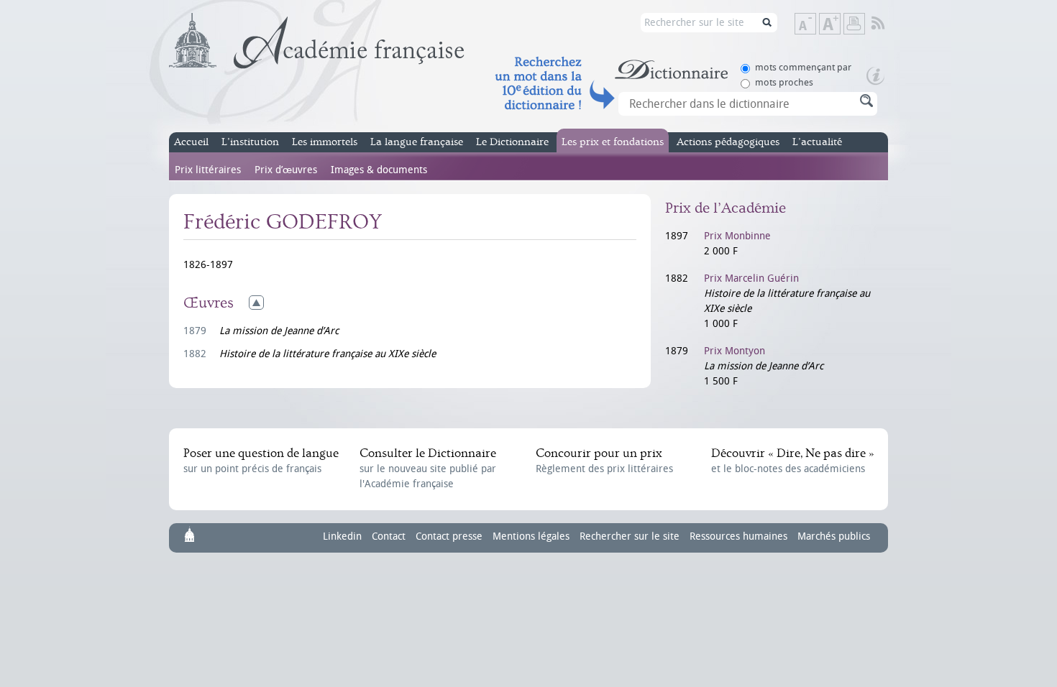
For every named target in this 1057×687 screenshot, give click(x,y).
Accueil (191, 142)
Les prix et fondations (613, 142)
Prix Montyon (734, 351)
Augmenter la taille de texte (840, 24)
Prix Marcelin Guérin (751, 278)
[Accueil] (317, 41)
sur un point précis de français (261, 460)
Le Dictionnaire (512, 142)
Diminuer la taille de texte (815, 24)
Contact (389, 536)
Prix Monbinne (737, 236)
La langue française (416, 142)
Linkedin (342, 536)
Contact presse (449, 536)
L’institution (250, 142)
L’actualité (817, 142)
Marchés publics (833, 536)
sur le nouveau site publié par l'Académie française (428, 468)
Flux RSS (887, 23)
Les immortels (324, 142)
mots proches (784, 82)
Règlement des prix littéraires (604, 460)
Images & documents (379, 170)
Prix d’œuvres (286, 170)
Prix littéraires (208, 170)
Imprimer (854, 23)
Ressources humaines (738, 536)
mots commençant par (803, 67)
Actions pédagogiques (728, 142)
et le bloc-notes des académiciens (792, 460)
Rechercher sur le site (630, 536)
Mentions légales (531, 536)
